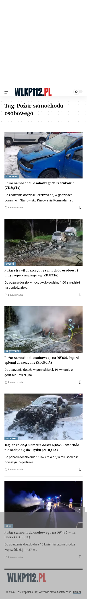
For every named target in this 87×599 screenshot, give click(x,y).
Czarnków (12, 176)
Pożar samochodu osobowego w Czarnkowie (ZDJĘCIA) (39, 185)
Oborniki (11, 438)
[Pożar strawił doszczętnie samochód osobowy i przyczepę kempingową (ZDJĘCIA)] (43, 242)
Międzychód (13, 351)
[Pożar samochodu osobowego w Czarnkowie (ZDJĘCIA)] (43, 155)
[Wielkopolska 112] (33, 91)
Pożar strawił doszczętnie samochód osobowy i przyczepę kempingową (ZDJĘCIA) (41, 273)
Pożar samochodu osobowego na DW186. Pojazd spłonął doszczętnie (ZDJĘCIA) (41, 360)
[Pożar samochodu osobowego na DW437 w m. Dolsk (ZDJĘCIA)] (43, 504)
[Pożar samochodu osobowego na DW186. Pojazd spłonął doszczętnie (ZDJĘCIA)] (43, 329)
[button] (8, 91)
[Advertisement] (43, 43)
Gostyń (10, 264)
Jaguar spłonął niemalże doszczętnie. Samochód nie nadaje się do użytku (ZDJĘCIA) (41, 447)
